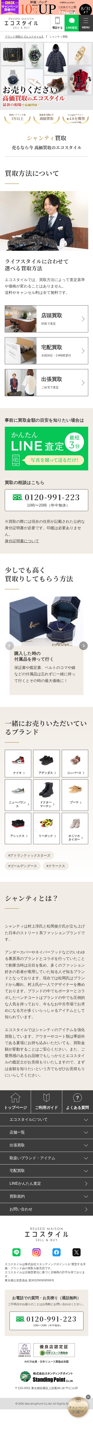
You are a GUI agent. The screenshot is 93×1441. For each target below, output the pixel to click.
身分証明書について (22, 541)
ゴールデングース (23, 866)
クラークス (56, 866)
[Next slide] (83, 646)
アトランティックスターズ (30, 855)
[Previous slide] (9, 646)
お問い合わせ (21, 1209)
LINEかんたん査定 (25, 1183)
